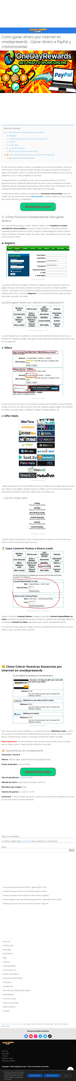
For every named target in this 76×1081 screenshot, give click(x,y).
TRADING (6, 1011)
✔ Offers (12, 142)
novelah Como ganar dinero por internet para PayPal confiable (25, 891)
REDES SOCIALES (9, 1007)
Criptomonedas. (26, 777)
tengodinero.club (20, 1066)
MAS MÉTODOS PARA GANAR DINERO (16, 990)
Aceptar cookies (35, 1075)
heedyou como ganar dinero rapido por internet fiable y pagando (26, 895)
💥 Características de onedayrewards (22, 158)
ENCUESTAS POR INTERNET (13, 978)
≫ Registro (13, 136)
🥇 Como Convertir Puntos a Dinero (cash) (23, 151)
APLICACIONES (8, 945)
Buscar (4, 847)
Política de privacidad (10, 1003)
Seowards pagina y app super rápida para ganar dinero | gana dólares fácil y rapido (32, 899)
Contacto (6, 962)
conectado (26, 841)
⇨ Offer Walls (13, 145)
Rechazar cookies (52, 1075)
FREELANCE (7, 982)
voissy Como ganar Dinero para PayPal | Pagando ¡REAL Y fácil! (25, 887)
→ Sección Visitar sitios (17, 148)
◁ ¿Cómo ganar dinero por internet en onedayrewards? (28, 139)
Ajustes (66, 1075)
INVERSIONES (8, 986)
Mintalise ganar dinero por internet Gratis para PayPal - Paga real (25, 903)
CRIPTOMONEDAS (9, 966)
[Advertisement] (38, 14)
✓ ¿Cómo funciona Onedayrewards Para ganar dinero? (26, 132)
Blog (4, 958)
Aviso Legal (7, 950)
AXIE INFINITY (8, 954)
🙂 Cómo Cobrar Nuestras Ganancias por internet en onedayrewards (31, 155)
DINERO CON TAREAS (10, 974)
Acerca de (6, 941)
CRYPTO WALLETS (9, 970)
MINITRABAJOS (8, 995)
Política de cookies (7, 1058)
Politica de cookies (9, 999)
